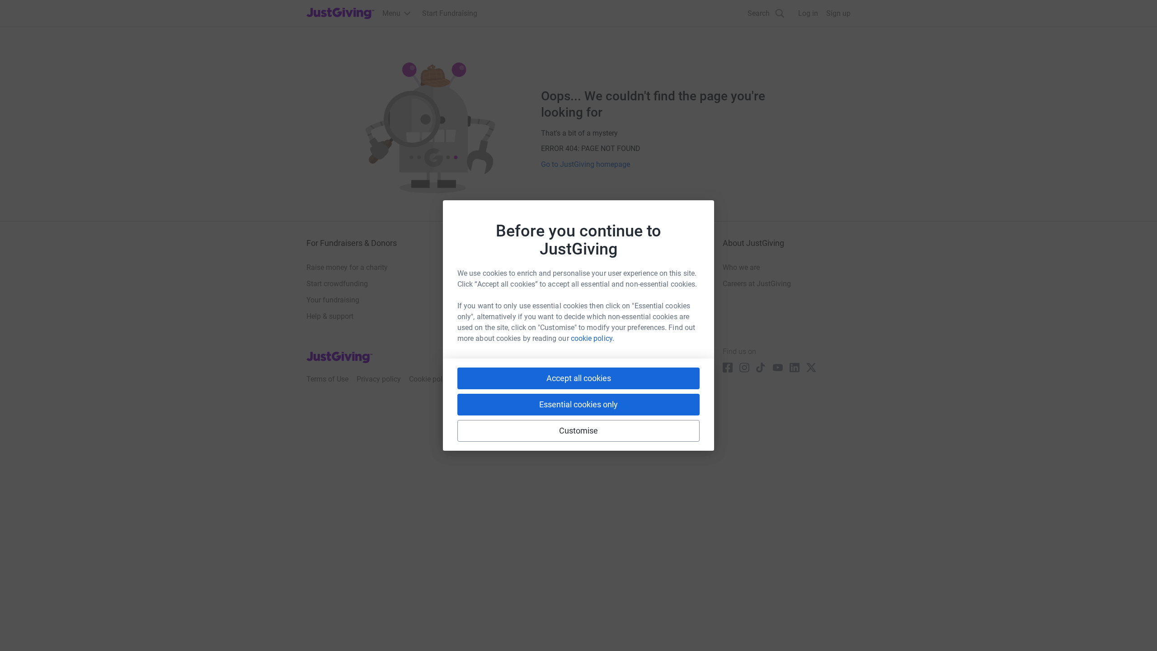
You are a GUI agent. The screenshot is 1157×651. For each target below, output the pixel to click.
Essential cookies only (578, 404)
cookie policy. (592, 338)
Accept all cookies (578, 378)
